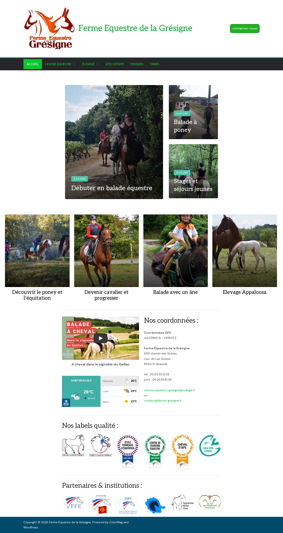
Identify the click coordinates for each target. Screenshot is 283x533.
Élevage (88, 64)
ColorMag (116, 522)
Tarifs (154, 64)
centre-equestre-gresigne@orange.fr (169, 390)
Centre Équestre (58, 64)
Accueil (33, 64)
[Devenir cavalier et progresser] (106, 250)
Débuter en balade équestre (111, 188)
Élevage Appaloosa (244, 292)
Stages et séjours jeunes (193, 185)
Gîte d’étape (114, 64)
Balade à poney (185, 126)
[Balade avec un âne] (175, 250)
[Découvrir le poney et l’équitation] (37, 250)
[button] (73, 64)
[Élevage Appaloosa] (244, 250)
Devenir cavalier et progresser (106, 295)
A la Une (79, 178)
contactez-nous (244, 28)
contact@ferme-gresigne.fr (163, 400)
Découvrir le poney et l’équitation (37, 295)
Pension (137, 64)
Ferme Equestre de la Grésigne (135, 28)
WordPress (30, 527)
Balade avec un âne (175, 292)
